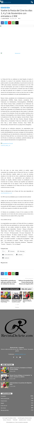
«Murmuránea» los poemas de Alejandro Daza (27, 300)
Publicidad (15, 419)
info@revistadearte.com (20, 354)
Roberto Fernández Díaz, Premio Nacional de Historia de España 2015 (26, 282)
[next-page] (18, 304)
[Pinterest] (9, 22)
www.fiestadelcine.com (6, 193)
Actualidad (6, 6)
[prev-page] (16, 304)
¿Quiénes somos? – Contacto (25, 419)
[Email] (17, 22)
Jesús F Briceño (5, 18)
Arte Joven (3, 408)
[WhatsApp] (13, 22)
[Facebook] (2, 22)
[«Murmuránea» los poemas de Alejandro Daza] (28, 295)
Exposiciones (4, 400)
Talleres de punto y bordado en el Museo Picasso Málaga (5, 300)
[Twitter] (6, 22)
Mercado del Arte (5, 410)
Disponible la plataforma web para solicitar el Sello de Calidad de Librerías (8, 282)
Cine (8, 7)
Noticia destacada (4, 298)
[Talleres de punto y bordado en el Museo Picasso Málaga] (6, 295)
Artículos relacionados (10, 289)
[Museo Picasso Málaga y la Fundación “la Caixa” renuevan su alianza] (17, 295)
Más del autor (27, 289)
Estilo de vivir (4, 405)
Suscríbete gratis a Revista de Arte (25, 418)
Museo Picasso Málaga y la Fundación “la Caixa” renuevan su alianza (17, 300)
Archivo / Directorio (7, 419)
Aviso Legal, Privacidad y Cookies (9, 418)
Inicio (2, 6)
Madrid (2, 403)
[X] (17, 357)
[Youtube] (20, 357)
